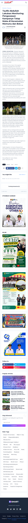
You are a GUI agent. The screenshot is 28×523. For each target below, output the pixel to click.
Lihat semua (22, 174)
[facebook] (8, 509)
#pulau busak (19, 469)
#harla (22, 449)
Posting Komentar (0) (14, 186)
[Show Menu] (2, 2)
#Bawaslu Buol (6, 439)
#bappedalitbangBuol (13, 437)
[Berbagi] (24, 27)
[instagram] (17, 509)
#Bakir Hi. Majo (20, 434)
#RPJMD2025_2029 (8, 471)
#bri (11, 444)
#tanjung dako (19, 474)
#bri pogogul (17, 444)
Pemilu (16, 164)
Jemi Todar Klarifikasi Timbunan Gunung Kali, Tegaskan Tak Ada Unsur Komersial (18, 393)
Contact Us (22, 516)
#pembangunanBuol (8, 466)
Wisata (5, 489)
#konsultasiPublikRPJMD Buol (10, 459)
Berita (4, 479)
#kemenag (14, 454)
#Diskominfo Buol (7, 449)
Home (4, 516)
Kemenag (5, 484)
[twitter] (11, 509)
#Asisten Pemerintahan (9, 434)
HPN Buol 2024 (7, 481)
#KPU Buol (6, 461)
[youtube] (14, 509)
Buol (12, 164)
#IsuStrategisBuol (7, 452)
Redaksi (9, 516)
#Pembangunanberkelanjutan (10, 464)
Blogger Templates (12, 518)
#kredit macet (14, 461)
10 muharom (6, 476)
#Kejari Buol (6, 454)
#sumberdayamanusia (8, 474)
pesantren (5, 486)
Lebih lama (23, 191)
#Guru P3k (16, 449)
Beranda (4, 8)
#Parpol (22, 461)
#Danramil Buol (7, 447)
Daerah (14, 479)
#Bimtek (5, 444)
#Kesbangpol (6, 457)
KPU (11, 484)
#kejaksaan (16, 452)
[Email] (19, 168)
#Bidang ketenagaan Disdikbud (10, 442)
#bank (4, 437)
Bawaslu (9, 8)
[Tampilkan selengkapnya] (22, 168)
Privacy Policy (15, 516)
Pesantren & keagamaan (16, 486)
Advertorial (14, 476)
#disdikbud (15, 447)
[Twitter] (16, 168)
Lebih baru (4, 191)
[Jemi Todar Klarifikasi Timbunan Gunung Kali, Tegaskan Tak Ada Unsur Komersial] (6, 393)
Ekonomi (20, 479)
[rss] (20, 509)
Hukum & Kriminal (17, 481)
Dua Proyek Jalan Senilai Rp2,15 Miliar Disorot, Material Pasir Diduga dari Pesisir (18, 407)
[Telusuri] (26, 2)
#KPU (21, 459)
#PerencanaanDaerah (8, 469)
